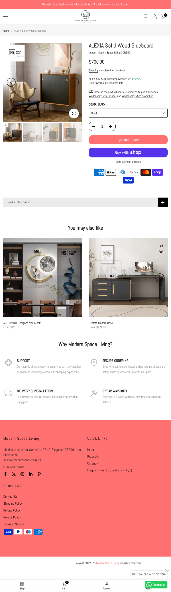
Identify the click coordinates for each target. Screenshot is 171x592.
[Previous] (11, 82)
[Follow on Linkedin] (31, 474)
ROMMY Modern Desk (101, 323)
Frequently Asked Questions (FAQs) (109, 470)
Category (93, 463)
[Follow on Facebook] (5, 474)
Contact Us (10, 496)
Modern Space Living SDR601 (114, 52)
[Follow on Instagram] (22, 474)
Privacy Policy (12, 517)
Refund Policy (11, 510)
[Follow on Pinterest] (39, 474)
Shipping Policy (12, 503)
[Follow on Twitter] (14, 474)
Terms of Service (13, 524)
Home (6, 30)
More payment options (128, 162)
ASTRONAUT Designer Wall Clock (22, 323)
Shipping (93, 70)
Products (93, 456)
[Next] (74, 82)
